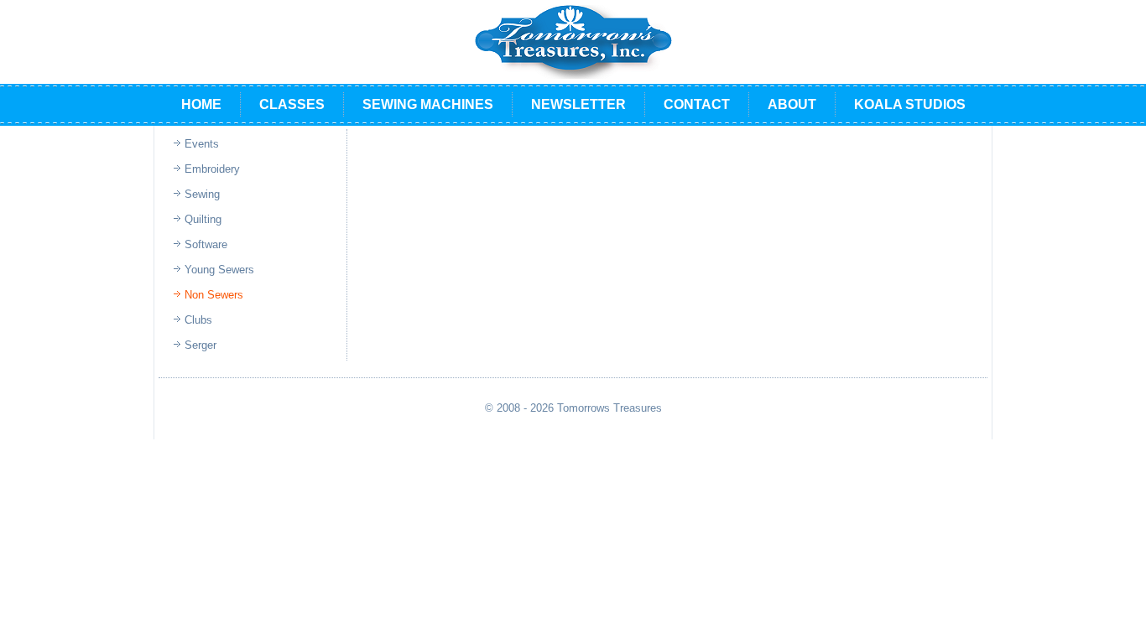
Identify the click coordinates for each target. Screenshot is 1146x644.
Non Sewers (214, 294)
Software (206, 244)
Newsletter (578, 104)
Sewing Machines (427, 104)
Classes (292, 104)
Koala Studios (910, 104)
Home (201, 104)
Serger (200, 345)
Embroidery (212, 169)
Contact (697, 104)
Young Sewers (219, 269)
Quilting (203, 219)
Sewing (202, 194)
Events (202, 144)
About (792, 104)
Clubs (198, 320)
